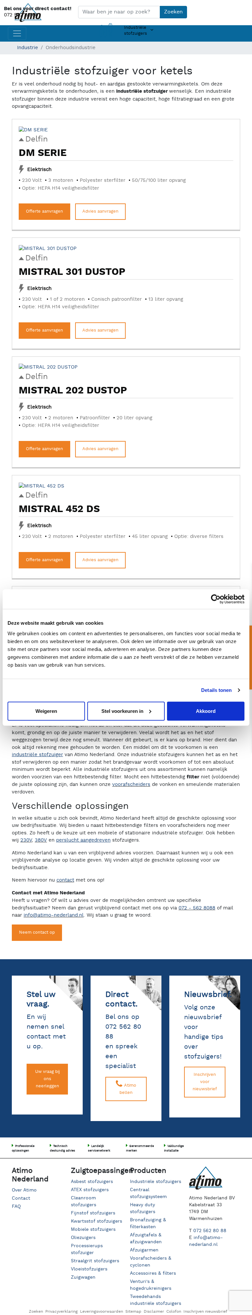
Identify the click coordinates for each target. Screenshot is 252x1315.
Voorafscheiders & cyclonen (150, 1261)
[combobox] (119, 12)
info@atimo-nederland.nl (54, 915)
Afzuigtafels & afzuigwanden (146, 1238)
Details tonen (216, 690)
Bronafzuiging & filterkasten (148, 1223)
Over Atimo (24, 1190)
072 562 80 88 (21, 15)
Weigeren (46, 711)
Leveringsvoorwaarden (101, 1311)
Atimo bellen (127, 1089)
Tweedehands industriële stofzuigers (155, 1300)
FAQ (16, 1207)
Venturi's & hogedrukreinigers (150, 1285)
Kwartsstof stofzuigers (96, 1221)
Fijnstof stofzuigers (93, 1213)
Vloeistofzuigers (89, 1269)
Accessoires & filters (153, 1273)
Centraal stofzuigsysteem (148, 1193)
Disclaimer (154, 1311)
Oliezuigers (83, 1238)
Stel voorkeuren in (122, 711)
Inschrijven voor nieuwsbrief (205, 1082)
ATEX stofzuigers (90, 1190)
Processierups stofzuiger (87, 1249)
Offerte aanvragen (44, 211)
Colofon (173, 1311)
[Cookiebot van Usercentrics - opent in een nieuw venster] (215, 599)
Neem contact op (37, 932)
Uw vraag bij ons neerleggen (47, 1079)
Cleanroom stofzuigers (83, 1201)
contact (65, 880)
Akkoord (206, 711)
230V (26, 840)
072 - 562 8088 (196, 908)
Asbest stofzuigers (92, 1182)
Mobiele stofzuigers (93, 1229)
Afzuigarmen (144, 1250)
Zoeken (173, 12)
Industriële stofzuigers (155, 1182)
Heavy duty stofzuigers (142, 1208)
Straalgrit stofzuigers (95, 1261)
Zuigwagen (83, 1277)
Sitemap (133, 1311)
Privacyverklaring (61, 1311)
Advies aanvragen (100, 211)
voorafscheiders (131, 784)
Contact (21, 1198)
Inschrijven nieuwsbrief (205, 1311)
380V (41, 840)
